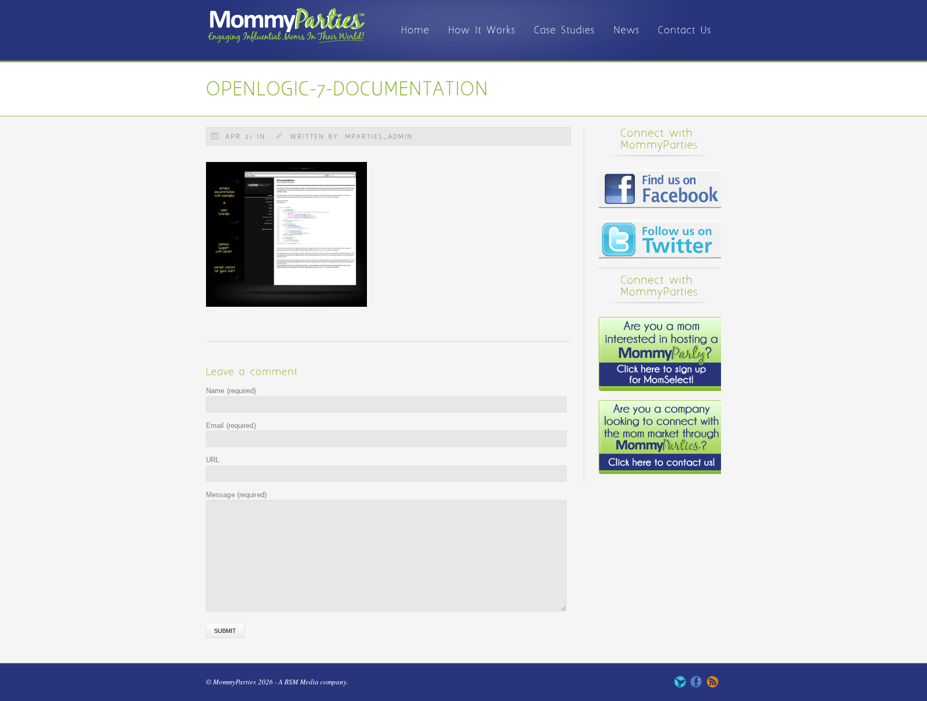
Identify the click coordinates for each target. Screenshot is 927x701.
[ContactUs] (685, 39)
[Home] (415, 39)
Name (231, 391)
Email (231, 426)
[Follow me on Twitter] (680, 685)
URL (212, 460)
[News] (627, 39)
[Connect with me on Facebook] (696, 685)
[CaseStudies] (565, 39)
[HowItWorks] (482, 39)
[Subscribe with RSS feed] (712, 685)
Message (236, 495)
